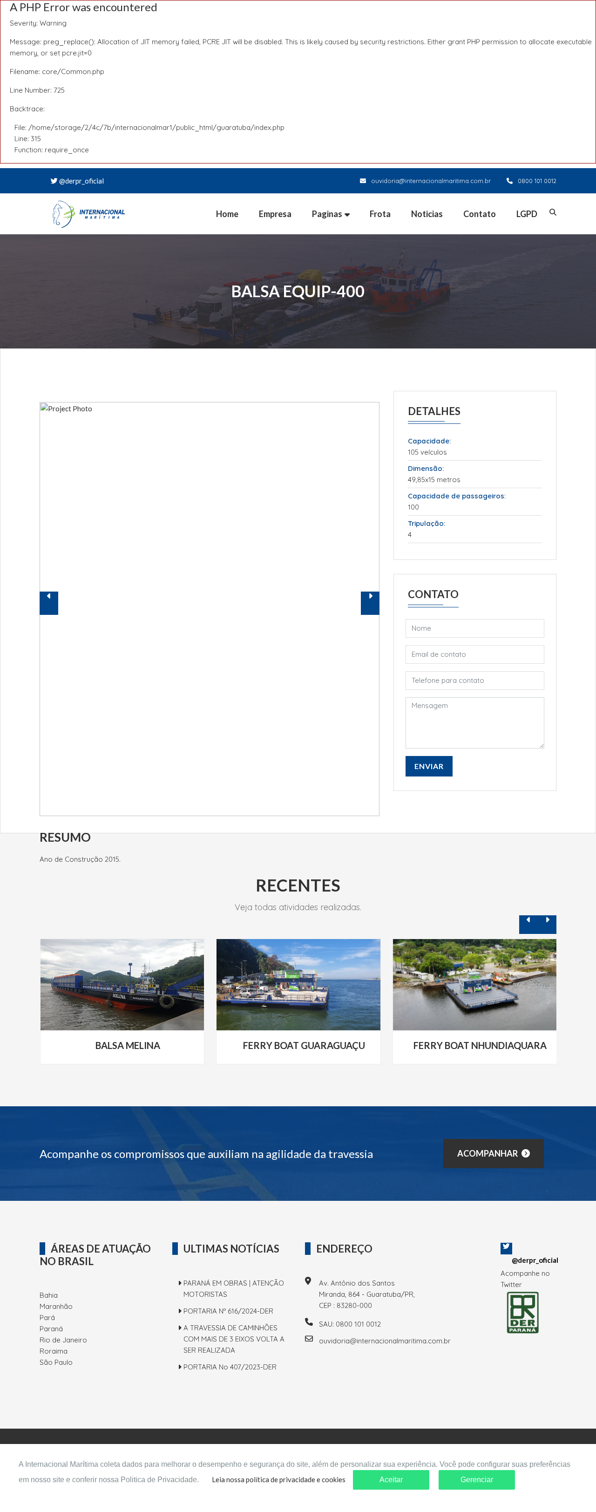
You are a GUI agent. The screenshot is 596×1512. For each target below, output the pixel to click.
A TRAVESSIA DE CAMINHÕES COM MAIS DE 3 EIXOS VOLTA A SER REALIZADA (233, 1339)
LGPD (526, 214)
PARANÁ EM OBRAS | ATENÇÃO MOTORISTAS (233, 1289)
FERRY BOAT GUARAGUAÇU (304, 1045)
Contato (479, 214)
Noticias (427, 214)
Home (227, 214)
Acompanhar (488, 1153)
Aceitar (391, 1480)
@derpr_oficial (81, 181)
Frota (380, 214)
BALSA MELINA (127, 1045)
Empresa (275, 214)
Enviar (429, 766)
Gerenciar (477, 1480)
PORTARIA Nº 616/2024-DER (228, 1311)
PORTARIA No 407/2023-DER (230, 1366)
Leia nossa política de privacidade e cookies (278, 1479)
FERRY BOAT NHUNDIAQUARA (480, 1045)
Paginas (327, 214)
